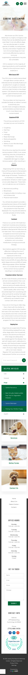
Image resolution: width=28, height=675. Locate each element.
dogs (5, 382)
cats (5, 374)
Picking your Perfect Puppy (14, 409)
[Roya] (14, 671)
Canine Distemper (11, 403)
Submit (14, 603)
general (6, 378)
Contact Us (14, 488)
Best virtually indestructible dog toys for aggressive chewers (14, 395)
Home (14, 498)
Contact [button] (13, 507)
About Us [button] (14, 501)
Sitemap (14, 665)
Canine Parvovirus (11, 387)
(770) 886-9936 (14, 629)
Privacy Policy (14, 663)
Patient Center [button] (13, 504)
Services (14, 438)
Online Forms (14, 463)
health (6, 414)
